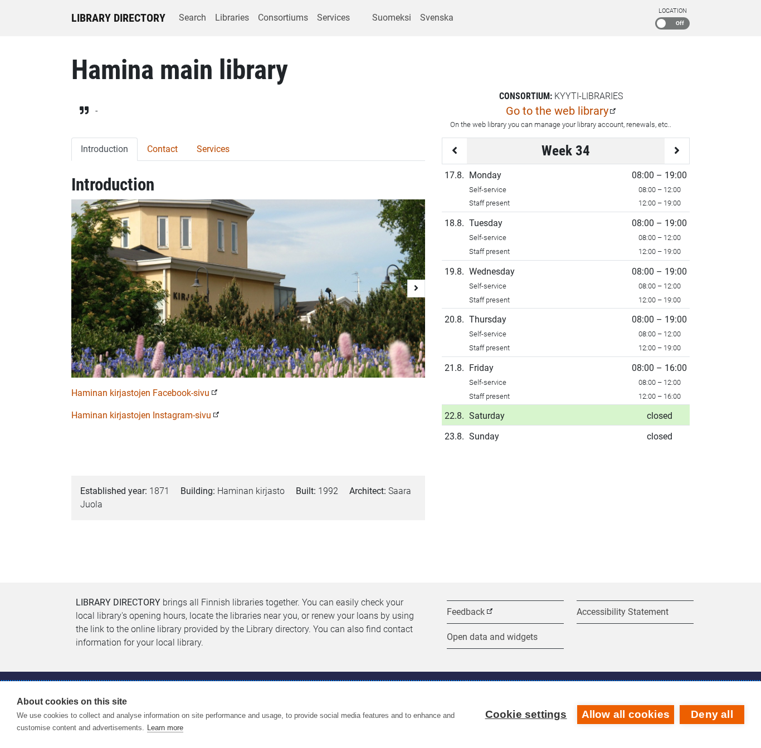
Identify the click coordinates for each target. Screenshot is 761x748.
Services (333, 17)
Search (192, 17)
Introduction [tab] (104, 149)
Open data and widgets (492, 637)
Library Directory (118, 18)
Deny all (712, 714)
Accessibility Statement (623, 612)
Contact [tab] (162, 149)
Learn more (165, 727)
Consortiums (283, 17)
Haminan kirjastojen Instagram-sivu (141, 415)
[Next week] (677, 151)
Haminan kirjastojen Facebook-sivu (140, 393)
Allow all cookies (626, 714)
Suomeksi (391, 17)
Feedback (466, 612)
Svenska (436, 17)
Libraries (232, 17)
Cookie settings (526, 714)
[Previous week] (454, 151)
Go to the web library (557, 111)
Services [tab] (213, 149)
